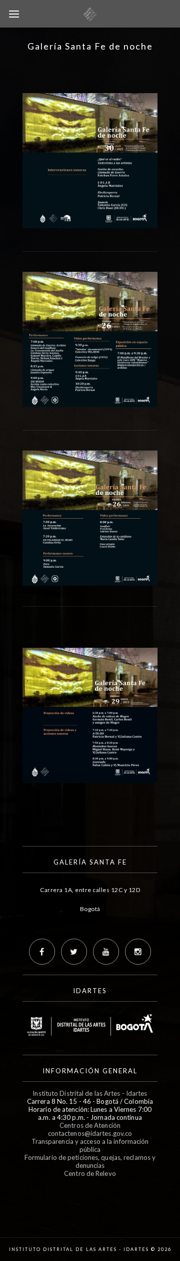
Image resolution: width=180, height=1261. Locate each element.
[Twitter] (74, 951)
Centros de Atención (90, 1125)
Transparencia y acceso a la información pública (90, 1145)
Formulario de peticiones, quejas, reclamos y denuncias (90, 1161)
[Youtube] (106, 951)
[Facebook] (42, 951)
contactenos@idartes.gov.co (90, 1133)
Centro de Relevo (90, 1173)
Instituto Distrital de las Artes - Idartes (89, 1093)
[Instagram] (138, 951)
